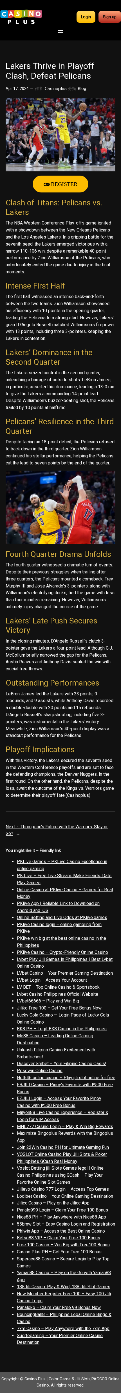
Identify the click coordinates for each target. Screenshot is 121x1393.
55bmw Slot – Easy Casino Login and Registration (66, 1224)
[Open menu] (60, 31)
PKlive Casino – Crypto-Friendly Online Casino (62, 952)
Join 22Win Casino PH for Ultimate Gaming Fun (63, 1147)
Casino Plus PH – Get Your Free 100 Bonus (59, 1251)
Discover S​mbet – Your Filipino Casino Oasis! (61, 1063)
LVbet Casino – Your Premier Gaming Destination (65, 973)
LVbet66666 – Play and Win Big (48, 1001)
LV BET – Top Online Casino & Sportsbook (58, 987)
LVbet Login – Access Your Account (52, 980)
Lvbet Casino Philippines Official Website (57, 994)
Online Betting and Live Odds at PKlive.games (62, 917)
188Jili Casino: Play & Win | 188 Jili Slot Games (63, 1286)
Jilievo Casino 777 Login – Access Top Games (63, 1189)
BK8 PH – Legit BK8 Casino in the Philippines (62, 1028)
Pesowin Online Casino (39, 1070)
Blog (82, 88)
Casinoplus (78, 795)
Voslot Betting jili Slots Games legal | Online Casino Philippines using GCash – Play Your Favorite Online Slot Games (60, 1175)
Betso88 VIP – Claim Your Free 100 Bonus (58, 1237)
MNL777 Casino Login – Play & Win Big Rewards (65, 1126)
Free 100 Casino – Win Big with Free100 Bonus (63, 1244)
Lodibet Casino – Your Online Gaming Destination (65, 1196)
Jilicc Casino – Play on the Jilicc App (53, 1203)
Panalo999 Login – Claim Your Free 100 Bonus (62, 1210)
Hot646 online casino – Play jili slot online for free (66, 1077)
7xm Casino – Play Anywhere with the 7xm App (63, 1328)
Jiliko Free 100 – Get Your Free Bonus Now (59, 1008)
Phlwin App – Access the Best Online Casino (61, 1231)
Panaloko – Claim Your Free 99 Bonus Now (59, 1307)
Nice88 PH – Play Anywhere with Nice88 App (61, 1217)
